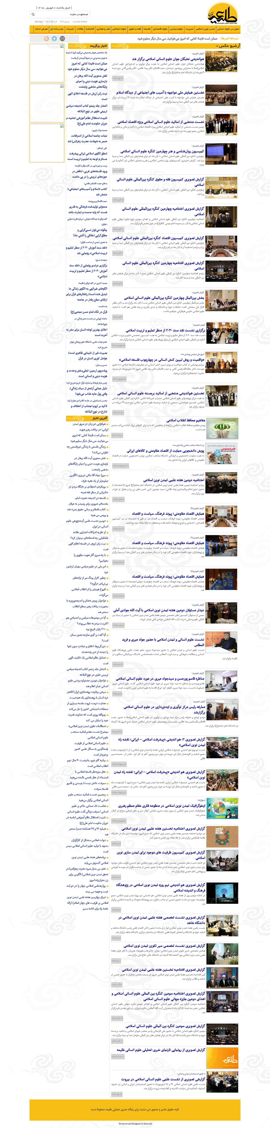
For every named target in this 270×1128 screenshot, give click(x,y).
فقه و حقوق (135, 29)
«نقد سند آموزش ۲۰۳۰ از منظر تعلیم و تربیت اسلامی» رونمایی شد (86, 250)
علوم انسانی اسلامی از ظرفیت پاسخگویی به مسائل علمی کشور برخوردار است (91, 749)
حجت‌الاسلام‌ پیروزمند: (97, 201)
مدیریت (189, 29)
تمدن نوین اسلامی (205, 29)
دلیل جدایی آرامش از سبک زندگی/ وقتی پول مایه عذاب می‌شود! (88, 391)
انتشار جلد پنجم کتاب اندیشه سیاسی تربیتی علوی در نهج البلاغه (86, 108)
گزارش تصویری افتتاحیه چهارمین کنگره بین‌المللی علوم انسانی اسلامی (163, 266)
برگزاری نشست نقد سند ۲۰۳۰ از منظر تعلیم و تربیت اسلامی (165, 330)
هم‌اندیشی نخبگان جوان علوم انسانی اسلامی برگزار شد (168, 59)
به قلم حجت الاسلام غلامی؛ (95, 184)
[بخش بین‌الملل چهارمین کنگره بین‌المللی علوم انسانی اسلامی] (221, 310)
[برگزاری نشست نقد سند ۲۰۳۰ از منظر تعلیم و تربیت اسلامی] (222, 343)
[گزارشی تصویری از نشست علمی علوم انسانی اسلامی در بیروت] (222, 1092)
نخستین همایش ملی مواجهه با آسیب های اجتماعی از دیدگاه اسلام (160, 93)
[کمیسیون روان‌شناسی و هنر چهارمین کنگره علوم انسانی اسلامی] (221, 164)
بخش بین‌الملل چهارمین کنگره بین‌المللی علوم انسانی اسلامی (164, 298)
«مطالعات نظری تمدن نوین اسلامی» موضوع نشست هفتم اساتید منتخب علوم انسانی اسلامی (88, 732)
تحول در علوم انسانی (228, 29)
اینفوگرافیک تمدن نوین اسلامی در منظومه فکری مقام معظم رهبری (161, 806)
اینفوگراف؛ (201, 800)
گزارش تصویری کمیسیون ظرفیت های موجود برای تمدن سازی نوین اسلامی (161, 855)
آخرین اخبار (99, 418)
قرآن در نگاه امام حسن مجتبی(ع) (89, 312)
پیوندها (39, 21)
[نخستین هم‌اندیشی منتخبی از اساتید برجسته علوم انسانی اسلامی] (221, 406)
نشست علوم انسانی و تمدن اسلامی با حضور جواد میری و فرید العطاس (163, 642)
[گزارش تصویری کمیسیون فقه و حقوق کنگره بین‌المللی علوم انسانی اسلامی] (221, 197)
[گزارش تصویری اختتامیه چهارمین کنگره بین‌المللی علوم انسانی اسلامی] (221, 227)
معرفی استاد (41, 29)
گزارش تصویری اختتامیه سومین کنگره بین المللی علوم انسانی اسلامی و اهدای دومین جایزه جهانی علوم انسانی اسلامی (158, 996)
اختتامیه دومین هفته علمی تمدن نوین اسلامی (173, 480)
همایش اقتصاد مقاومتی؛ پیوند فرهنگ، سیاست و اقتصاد (168, 514)
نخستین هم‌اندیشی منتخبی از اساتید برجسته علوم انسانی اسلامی (160, 393)
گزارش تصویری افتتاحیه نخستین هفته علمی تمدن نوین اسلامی (163, 970)
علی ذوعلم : (102, 148)
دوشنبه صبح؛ (101, 260)
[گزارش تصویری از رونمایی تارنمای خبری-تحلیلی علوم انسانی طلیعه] (222, 1068)
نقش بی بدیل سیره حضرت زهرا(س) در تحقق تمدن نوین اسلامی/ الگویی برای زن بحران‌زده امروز (87, 874)
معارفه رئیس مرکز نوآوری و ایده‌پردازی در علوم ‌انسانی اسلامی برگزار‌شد (164, 710)
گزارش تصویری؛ (198, 53)
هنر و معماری (103, 29)
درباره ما (65, 21)
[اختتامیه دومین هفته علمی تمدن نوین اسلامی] (221, 492)
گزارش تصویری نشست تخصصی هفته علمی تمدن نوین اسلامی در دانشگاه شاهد (161, 920)
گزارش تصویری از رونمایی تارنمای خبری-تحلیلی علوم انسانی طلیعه (161, 1050)
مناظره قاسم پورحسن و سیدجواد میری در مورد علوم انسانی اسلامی (160, 679)
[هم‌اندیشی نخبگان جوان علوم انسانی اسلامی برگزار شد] (221, 71)
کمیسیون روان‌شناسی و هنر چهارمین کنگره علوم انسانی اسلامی (162, 151)
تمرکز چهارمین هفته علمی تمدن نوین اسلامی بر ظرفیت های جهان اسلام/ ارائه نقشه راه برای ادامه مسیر (87, 903)
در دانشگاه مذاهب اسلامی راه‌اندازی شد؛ (188, 445)
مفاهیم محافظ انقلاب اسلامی (185, 420)
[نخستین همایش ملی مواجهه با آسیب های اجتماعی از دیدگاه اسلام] (221, 105)
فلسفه (147, 29)
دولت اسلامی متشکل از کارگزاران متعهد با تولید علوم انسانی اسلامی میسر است (87, 846)
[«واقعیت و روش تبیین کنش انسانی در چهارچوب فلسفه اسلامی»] (221, 372)
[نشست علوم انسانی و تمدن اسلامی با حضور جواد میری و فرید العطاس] (221, 652)
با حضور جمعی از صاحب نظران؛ (93, 242)
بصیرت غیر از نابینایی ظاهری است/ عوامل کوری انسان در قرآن (87, 355)
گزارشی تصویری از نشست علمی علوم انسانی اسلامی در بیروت (163, 1079)
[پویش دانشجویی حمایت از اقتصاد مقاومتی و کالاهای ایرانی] (221, 463)
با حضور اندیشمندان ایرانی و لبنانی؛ (191, 1074)
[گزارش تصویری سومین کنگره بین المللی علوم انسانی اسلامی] (222, 1044)
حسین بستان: (101, 365)
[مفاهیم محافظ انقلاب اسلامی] (222, 438)
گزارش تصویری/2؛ (197, 537)
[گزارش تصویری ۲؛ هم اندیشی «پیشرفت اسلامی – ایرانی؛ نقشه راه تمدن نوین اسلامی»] (222, 757)
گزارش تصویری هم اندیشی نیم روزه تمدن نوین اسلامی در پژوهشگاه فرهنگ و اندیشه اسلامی (160, 888)
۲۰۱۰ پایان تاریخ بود (96, 629)
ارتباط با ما (51, 21)
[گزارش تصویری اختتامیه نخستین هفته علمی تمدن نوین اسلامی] (222, 846)
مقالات (80, 29)
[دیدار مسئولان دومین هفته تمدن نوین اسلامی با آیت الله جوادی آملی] (221, 623)
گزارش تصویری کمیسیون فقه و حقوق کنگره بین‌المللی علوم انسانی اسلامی (160, 182)
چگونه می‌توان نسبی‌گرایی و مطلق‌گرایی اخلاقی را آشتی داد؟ (90, 232)
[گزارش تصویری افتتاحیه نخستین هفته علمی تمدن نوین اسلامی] (222, 987)
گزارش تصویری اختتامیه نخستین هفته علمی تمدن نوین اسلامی (163, 829)
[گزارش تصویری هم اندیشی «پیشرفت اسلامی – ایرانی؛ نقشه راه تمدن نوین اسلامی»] (222, 790)
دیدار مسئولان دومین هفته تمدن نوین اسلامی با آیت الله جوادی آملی (158, 610)
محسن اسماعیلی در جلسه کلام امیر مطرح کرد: (87, 401)
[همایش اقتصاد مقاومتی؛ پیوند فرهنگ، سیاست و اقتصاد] (221, 526)
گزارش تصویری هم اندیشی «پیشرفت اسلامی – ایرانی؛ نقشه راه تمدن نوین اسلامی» (159, 775)
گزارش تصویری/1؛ (197, 571)
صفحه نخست (80, 21)
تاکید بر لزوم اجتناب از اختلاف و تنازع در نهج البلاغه (89, 409)
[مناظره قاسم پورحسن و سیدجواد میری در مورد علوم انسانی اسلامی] (221, 691)
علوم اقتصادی (160, 29)
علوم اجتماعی (119, 29)
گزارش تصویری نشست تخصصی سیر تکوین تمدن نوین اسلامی (164, 946)
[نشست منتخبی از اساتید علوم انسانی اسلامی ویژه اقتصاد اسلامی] (221, 134)
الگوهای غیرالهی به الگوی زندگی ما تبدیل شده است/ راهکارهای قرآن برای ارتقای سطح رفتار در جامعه (86, 294)
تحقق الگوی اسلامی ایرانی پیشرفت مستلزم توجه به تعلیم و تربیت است (87, 156)
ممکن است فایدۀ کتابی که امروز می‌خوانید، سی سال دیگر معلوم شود (87, 66)
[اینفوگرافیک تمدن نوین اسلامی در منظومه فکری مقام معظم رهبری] (222, 818)
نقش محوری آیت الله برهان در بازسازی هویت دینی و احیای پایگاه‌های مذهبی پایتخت (90, 81)
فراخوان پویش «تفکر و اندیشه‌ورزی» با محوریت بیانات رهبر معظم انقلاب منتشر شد (87, 606)
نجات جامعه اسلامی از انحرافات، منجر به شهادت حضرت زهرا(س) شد (87, 138)
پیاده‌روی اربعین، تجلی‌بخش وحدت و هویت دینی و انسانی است (87, 373)
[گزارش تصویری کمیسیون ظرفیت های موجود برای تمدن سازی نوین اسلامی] (222, 870)
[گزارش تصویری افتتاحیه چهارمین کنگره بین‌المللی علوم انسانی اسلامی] (221, 281)
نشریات (70, 29)
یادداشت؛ (103, 307)
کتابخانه (90, 29)
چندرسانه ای (56, 29)
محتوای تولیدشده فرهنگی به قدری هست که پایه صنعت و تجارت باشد (87, 209)
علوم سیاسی (176, 29)
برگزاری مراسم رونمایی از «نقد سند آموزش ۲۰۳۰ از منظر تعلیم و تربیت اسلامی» (88, 271)
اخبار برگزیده (98, 46)
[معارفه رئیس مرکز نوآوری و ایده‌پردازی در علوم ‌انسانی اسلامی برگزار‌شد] (222, 719)
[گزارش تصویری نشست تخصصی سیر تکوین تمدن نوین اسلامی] (222, 964)
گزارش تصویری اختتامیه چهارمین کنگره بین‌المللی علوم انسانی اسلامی (163, 211)
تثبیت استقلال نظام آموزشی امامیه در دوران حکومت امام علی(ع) (86, 121)
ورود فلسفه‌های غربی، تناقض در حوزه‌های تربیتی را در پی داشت (89, 174)
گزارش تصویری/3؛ (197, 508)
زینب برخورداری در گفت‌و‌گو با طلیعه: (91, 166)
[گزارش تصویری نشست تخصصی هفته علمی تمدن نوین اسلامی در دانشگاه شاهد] (222, 935)
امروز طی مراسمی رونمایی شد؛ (192, 354)
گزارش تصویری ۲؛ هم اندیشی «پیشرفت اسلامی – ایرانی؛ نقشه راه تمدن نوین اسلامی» (161, 742)
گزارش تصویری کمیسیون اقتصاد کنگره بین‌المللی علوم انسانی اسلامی (158, 238)
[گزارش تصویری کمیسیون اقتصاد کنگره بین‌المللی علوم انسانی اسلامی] (221, 256)
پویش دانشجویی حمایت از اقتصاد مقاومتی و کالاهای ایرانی (165, 451)
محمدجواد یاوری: (99, 130)
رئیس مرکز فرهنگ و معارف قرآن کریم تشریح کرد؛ (86, 383)
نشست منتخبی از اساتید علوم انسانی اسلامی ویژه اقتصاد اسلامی (160, 122)
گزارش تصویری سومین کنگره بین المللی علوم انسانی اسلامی (165, 1026)
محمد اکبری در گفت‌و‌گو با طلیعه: (92, 283)
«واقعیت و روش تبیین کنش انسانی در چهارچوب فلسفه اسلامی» (161, 360)
